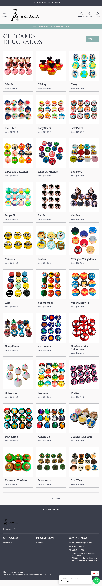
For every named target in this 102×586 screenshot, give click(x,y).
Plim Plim (10, 128)
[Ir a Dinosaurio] (51, 462)
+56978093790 (78, 546)
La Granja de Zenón (16, 171)
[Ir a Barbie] (51, 197)
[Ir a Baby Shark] (51, 109)
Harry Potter (12, 346)
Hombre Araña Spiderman (79, 348)
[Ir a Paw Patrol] (84, 109)
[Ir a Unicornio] (18, 374)
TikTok (75, 393)
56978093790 (78, 550)
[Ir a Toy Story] (84, 153)
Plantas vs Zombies (16, 480)
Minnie (9, 84)
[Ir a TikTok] (84, 374)
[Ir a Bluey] (84, 66)
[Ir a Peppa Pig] (18, 197)
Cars (7, 302)
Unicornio (11, 393)
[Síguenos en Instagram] (14, 529)
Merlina (75, 215)
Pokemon (43, 393)
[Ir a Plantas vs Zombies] (18, 462)
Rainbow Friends (48, 171)
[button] (92, 39)
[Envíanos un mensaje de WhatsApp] (96, 580)
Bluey (74, 84)
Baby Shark (44, 128)
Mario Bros (11, 436)
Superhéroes (45, 302)
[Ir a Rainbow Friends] (51, 153)
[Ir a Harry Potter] (18, 328)
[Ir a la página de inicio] (24, 14)
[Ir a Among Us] (51, 418)
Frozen (42, 259)
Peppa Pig (10, 215)
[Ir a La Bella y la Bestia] (84, 418)
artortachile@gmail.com (82, 543)
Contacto (7, 543)
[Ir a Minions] (18, 240)
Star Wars (76, 480)
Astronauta (44, 346)
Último (59, 498)
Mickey (42, 84)
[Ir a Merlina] (84, 197)
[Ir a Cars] (18, 284)
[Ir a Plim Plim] (18, 109)
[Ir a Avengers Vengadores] (84, 240)
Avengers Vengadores (83, 259)
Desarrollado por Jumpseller (40, 575)
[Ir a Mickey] (51, 66)
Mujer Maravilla (80, 302)
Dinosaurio (44, 480)
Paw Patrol (77, 128)
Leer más (65, 3)
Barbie (41, 215)
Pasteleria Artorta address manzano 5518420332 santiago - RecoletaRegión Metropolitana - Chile (84, 557)
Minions (10, 259)
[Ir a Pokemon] (51, 374)
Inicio (34, 26)
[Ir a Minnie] (18, 66)
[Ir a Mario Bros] (18, 418)
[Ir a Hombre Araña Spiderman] (84, 328)
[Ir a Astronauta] (51, 328)
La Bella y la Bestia (81, 436)
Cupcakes (43, 26)
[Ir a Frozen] (51, 240)
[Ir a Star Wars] (84, 462)
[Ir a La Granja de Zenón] (18, 153)
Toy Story (76, 171)
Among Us (44, 436)
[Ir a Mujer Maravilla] (84, 284)
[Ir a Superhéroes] (51, 284)
